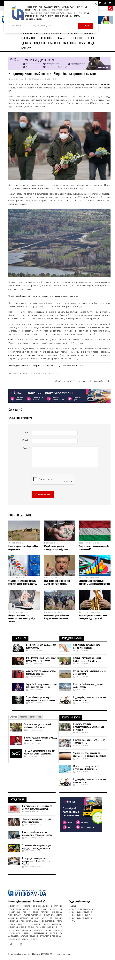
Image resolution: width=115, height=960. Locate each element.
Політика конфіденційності (83, 909)
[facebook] (16, 944)
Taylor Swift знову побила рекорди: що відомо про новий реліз (41, 686)
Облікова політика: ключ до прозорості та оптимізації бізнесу (37, 834)
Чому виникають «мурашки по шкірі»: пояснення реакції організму (89, 754)
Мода (91, 43)
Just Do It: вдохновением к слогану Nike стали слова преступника (39, 752)
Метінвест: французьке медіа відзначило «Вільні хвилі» (86, 768)
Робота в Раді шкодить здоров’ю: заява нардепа (88, 686)
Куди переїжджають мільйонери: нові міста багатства (89, 699)
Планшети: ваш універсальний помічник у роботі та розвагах (37, 726)
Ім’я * (27, 432)
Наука (61, 38)
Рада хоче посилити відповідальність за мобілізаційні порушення (88, 727)
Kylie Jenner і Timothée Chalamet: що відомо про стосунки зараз (42, 659)
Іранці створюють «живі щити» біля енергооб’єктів (23, 548)
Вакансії (74, 906)
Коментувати (42, 494)
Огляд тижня (17, 800)
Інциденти (46, 38)
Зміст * (26, 448)
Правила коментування (81, 918)
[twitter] (100, 3)
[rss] (110, 3)
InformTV (26, 48)
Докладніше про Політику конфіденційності (32, 26)
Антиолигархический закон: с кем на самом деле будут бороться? (93, 617)
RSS (73, 921)
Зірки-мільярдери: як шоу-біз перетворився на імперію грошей (40, 699)
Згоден (85, 26)
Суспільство (28, 38)
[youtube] (105, 3)
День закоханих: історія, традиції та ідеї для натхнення (38, 820)
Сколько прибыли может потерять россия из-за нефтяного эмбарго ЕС (22, 582)
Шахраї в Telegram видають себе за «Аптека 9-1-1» (89, 741)
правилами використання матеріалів (42, 13)
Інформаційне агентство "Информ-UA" (26, 954)
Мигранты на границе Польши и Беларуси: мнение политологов (56, 617)
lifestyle (13, 717)
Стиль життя (69, 43)
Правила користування (81, 912)
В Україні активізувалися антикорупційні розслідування (56, 548)
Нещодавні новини (72, 638)
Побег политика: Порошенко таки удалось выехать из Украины (57, 582)
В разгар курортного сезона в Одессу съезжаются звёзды (40, 739)
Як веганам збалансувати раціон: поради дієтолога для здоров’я (37, 847)
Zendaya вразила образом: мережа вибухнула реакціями (41, 672)
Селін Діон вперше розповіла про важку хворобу (41, 646)
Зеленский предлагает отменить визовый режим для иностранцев (51, 296)
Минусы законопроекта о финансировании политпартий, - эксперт (21, 618)
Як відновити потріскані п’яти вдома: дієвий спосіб (86, 646)
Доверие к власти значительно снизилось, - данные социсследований (94, 582)
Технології (76, 38)
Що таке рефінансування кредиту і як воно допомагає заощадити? (37, 807)
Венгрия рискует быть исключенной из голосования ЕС (94, 548)
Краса (82, 43)
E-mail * (25, 440)
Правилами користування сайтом (56, 10)
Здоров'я (26, 43)
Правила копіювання (80, 915)
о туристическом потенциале (22, 355)
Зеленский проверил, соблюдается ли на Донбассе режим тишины (52, 366)
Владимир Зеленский (100, 85)
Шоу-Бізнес (54, 43)
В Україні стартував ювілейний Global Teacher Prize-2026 (87, 659)
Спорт (91, 38)
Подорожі (39, 43)
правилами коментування (74, 13)
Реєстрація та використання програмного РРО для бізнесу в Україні (36, 861)
